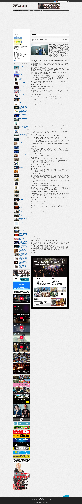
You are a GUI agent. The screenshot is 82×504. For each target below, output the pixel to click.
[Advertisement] (41, 19)
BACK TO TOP (65, 495)
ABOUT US (16, 10)
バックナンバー (22, 10)
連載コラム (41, 10)
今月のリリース (35, 10)
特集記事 (29, 10)
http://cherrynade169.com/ (18, 60)
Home (30, 499)
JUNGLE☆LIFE (20, 6)
